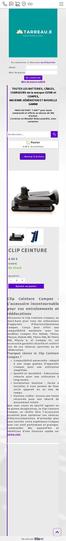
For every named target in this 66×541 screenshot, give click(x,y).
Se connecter (33, 77)
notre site (13, 434)
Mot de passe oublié (33, 81)
